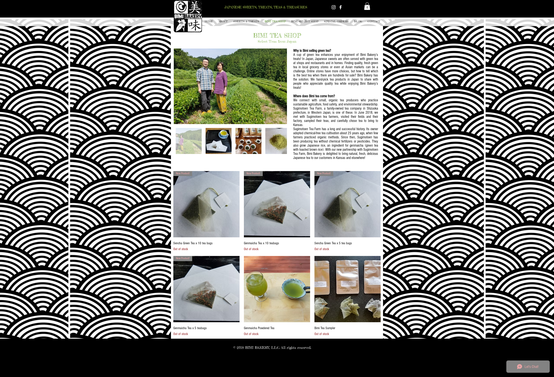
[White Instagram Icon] (333, 7)
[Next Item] (279, 86)
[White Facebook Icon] (340, 7)
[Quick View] (277, 289)
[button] (246, 21)
